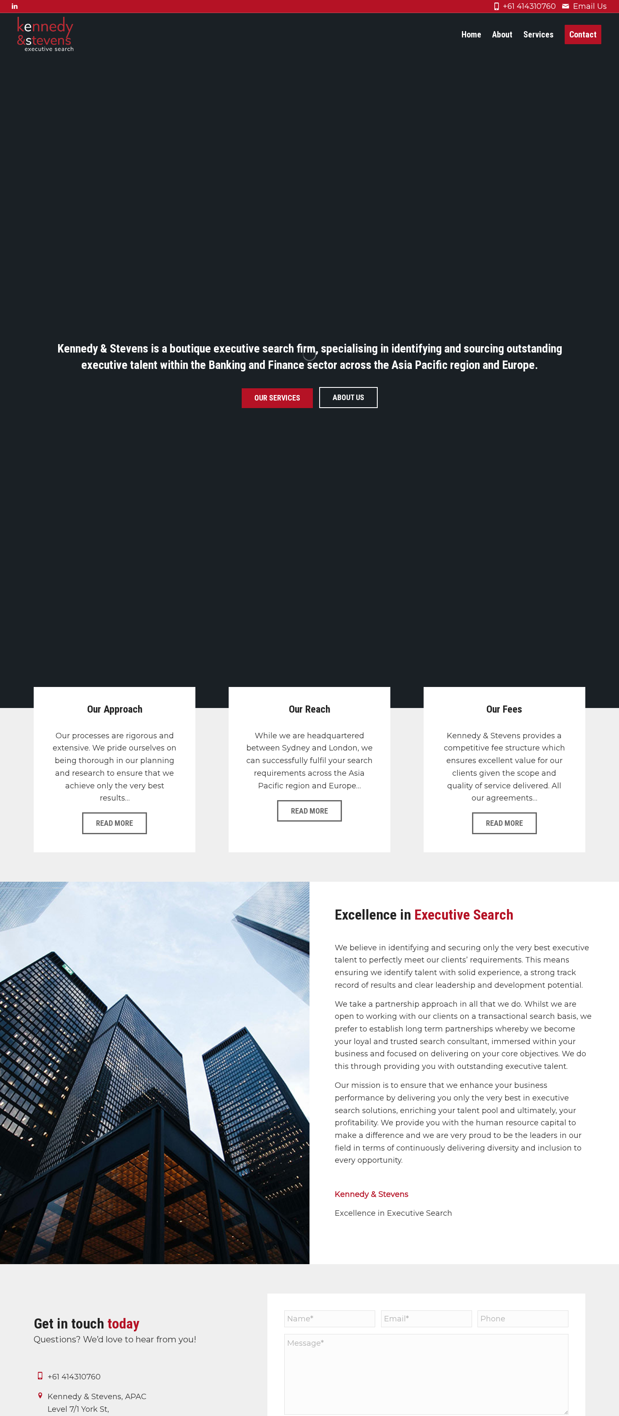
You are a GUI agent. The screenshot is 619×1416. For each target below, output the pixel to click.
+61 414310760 (529, 6)
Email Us (590, 6)
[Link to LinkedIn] (14, 6)
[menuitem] (471, 35)
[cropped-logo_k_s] (45, 35)
